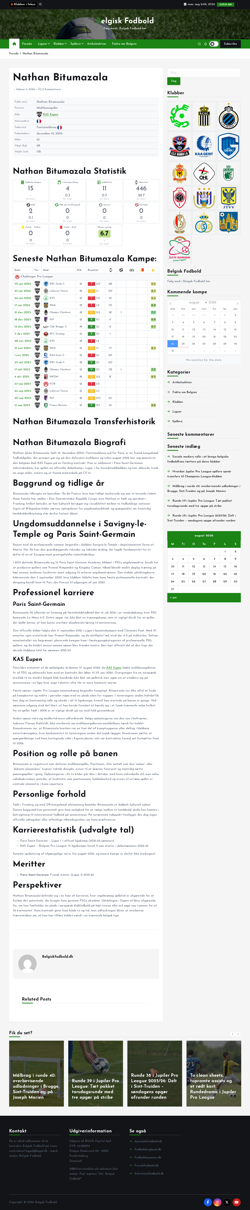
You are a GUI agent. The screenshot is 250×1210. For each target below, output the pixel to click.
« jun (173, 597)
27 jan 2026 (22, 291)
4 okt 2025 (21, 376)
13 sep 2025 (22, 405)
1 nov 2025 (21, 355)
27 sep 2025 (22, 383)
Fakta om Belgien (124, 43)
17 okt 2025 (22, 369)
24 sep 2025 (22, 391)
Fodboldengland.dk (148, 1149)
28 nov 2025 (22, 341)
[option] (36, 1074)
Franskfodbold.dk (147, 1165)
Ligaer (42, 43)
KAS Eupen (50, 114)
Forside (27, 43)
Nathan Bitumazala (35, 53)
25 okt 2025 (22, 362)
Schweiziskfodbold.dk (149, 1173)
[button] (233, 1034)
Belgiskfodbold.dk (57, 957)
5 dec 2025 (22, 333)
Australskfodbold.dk (148, 1141)
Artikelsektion (96, 43)
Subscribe (230, 43)
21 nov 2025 (22, 348)
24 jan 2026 (22, 298)
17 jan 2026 (22, 305)
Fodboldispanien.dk (148, 1157)
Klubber (58, 43)
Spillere (75, 43)
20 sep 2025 (22, 398)
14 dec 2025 (22, 326)
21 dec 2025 (22, 312)
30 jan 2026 (22, 283)
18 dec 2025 (22, 319)
